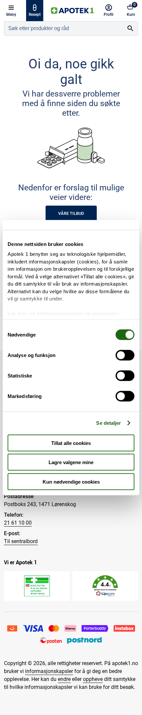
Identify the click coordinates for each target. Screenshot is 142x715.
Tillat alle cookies (71, 443)
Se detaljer (108, 423)
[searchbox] (63, 28)
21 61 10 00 (18, 523)
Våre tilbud (71, 213)
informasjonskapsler (49, 671)
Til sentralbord (21, 541)
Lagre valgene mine (71, 462)
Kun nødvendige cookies (71, 481)
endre (64, 679)
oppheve (93, 679)
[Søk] (130, 28)
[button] (105, 586)
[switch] (125, 355)
